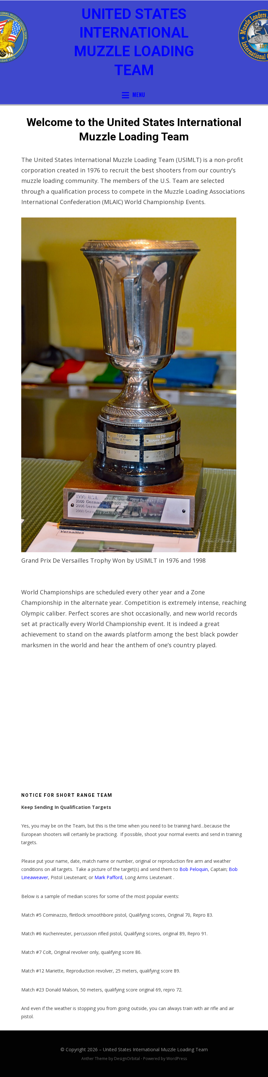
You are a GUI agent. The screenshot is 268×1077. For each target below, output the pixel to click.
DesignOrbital (127, 1058)
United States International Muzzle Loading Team (155, 1049)
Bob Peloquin (193, 869)
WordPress (176, 1058)
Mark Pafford (108, 877)
